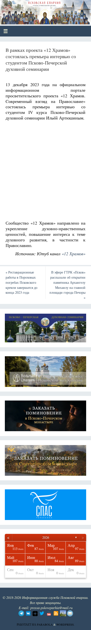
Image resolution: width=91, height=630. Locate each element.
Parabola (45, 624)
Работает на (27, 624)
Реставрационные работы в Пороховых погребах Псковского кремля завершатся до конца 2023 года (21, 282)
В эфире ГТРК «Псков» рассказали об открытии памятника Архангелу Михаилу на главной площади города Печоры (67, 285)
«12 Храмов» (73, 253)
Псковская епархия (39, 10)
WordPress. (65, 624)
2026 (45, 537)
